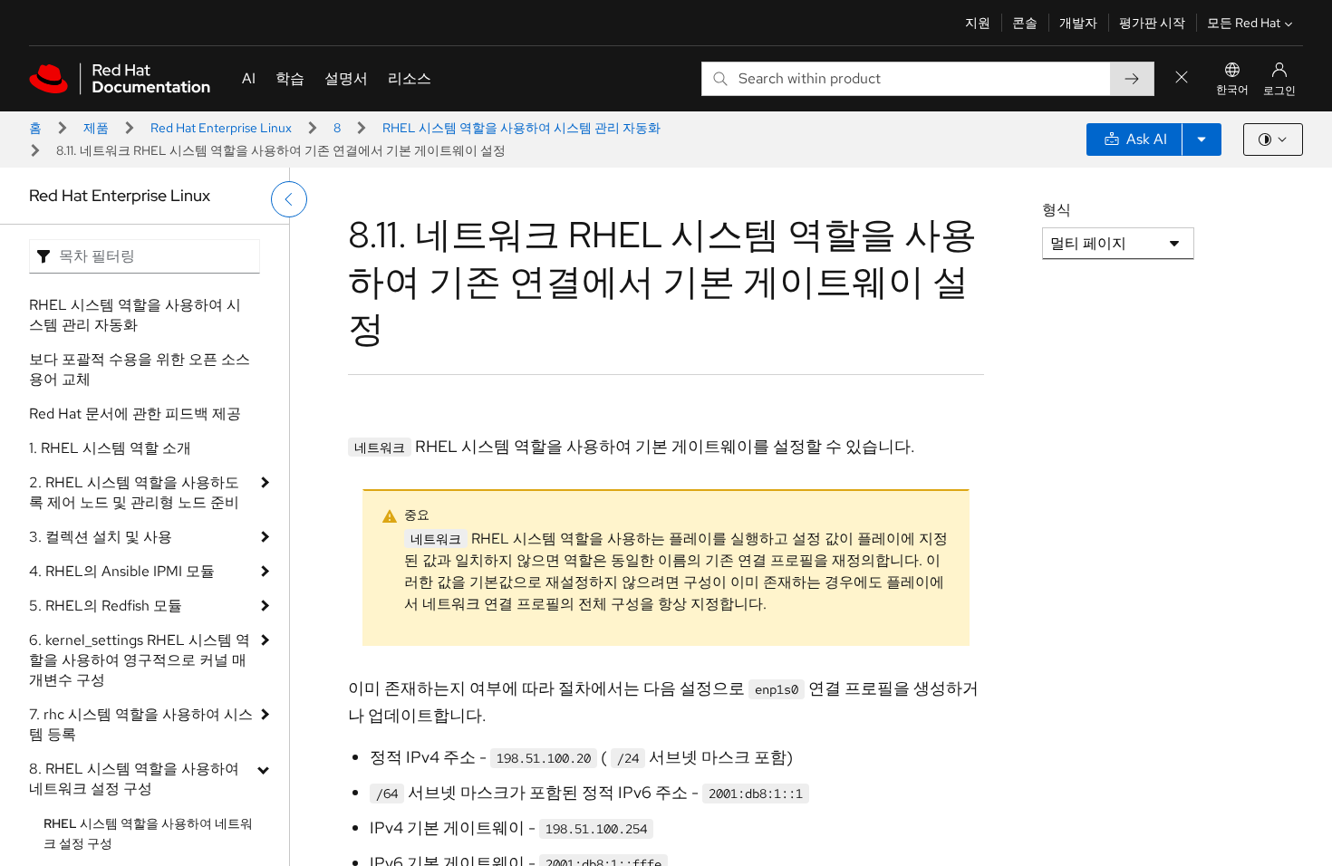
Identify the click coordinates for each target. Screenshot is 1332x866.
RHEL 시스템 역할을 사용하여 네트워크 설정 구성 (148, 833)
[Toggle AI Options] (1201, 139)
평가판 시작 (1152, 22)
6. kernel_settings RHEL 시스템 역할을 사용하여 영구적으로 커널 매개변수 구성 (139, 659)
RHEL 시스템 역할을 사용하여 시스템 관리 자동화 (521, 128)
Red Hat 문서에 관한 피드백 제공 (135, 413)
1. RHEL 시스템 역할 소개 (110, 447)
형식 (1056, 209)
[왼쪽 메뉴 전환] (289, 199)
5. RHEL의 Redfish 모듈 (105, 605)
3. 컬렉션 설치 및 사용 (100, 536)
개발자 (1078, 22)
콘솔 (1025, 22)
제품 (96, 128)
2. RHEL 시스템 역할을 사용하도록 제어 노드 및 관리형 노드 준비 (134, 492)
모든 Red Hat (1243, 22)
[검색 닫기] (1181, 78)
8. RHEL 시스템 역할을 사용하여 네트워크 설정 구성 (134, 778)
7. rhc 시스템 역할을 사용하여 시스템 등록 (141, 724)
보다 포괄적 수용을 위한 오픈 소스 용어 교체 (139, 369)
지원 (977, 22)
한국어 (1232, 89)
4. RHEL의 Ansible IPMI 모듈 (122, 571)
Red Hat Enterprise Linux (221, 128)
